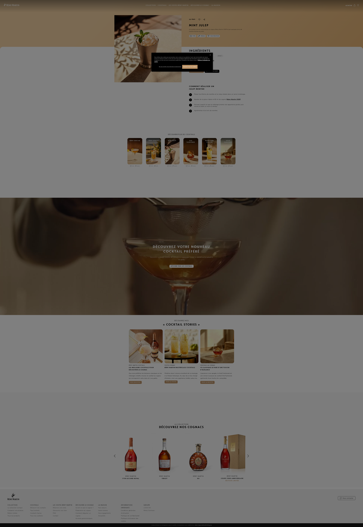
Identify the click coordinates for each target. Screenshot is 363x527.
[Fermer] (210, 55)
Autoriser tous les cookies (190, 66)
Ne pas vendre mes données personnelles (170, 66)
